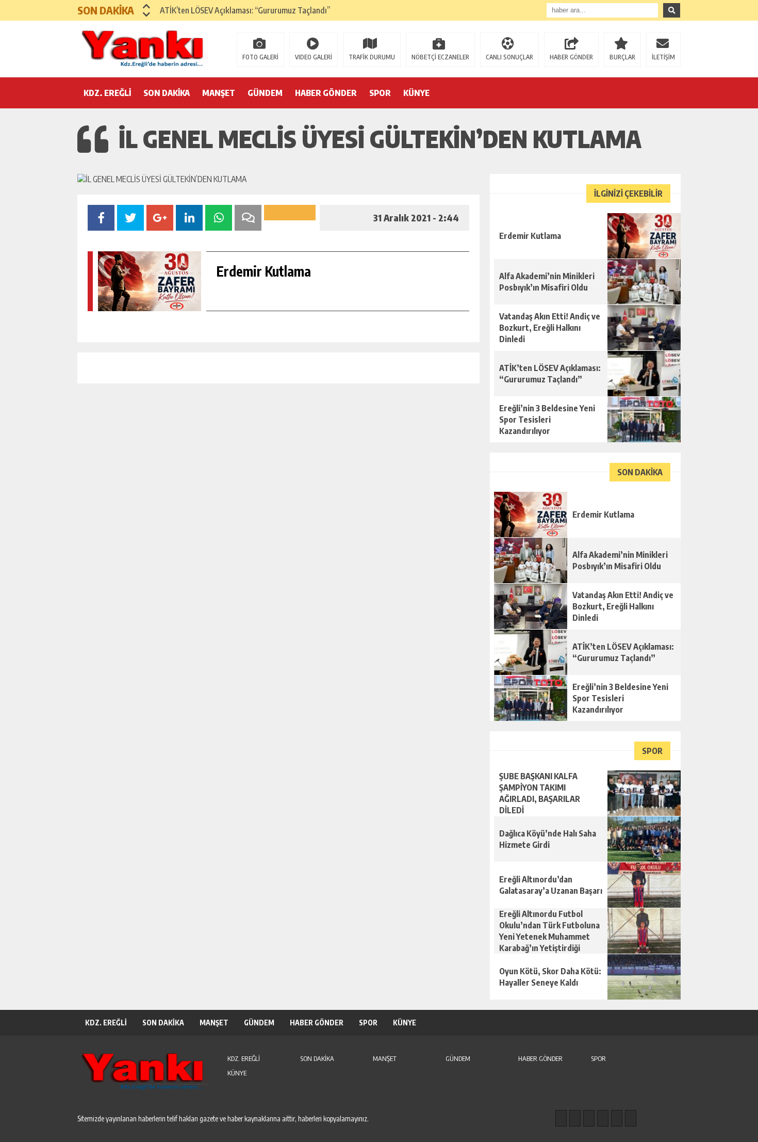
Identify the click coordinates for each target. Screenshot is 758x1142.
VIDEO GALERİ (313, 57)
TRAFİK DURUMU (372, 57)
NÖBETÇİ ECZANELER (440, 57)
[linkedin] (616, 1118)
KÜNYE (416, 93)
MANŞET (218, 93)
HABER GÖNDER (571, 57)
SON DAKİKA (166, 93)
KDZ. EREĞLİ (107, 93)
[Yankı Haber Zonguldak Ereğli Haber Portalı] (144, 48)
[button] (147, 6)
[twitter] (589, 1118)
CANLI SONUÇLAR (509, 57)
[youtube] (630, 1118)
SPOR (380, 93)
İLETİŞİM (663, 57)
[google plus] (602, 1118)
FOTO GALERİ (260, 57)
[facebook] (561, 1118)
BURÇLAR (622, 57)
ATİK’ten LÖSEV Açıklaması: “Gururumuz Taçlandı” (245, 10)
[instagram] (575, 1118)
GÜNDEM (265, 93)
